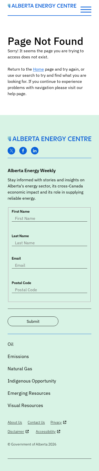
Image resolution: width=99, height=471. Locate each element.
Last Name (20, 236)
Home (38, 69)
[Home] (42, 6)
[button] (85, 9)
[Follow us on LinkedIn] (35, 151)
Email (16, 258)
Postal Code (21, 283)
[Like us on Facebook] (23, 151)
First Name (21, 211)
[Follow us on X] (11, 151)
